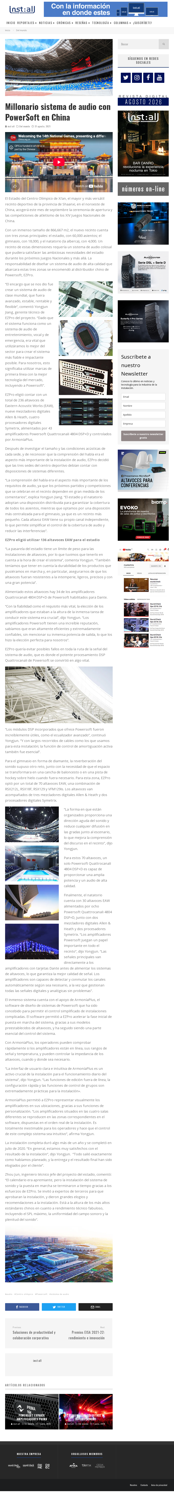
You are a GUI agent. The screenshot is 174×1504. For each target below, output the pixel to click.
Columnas (121, 23)
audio (9, 1294)
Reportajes (25, 23)
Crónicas (64, 23)
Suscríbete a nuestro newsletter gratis (143, 436)
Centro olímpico (24, 1294)
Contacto (144, 1485)
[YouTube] (159, 78)
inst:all (10, 126)
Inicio (10, 23)
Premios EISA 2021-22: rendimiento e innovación (87, 1333)
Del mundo (24, 126)
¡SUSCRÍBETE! (142, 23)
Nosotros (133, 1485)
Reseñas (81, 23)
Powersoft (42, 1294)
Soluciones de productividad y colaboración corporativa (34, 1333)
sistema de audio (60, 1294)
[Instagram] (137, 78)
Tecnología (100, 23)
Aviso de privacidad (159, 1485)
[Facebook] (148, 78)
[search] (164, 44)
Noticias (45, 23)
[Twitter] (126, 78)
